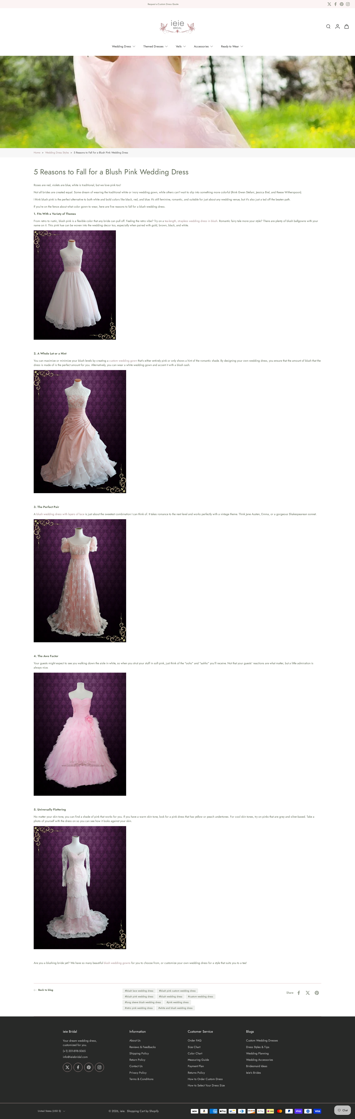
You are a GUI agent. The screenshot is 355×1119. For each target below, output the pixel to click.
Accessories (201, 46)
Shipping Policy (139, 1053)
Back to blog (45, 990)
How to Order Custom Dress (205, 1079)
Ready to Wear (230, 46)
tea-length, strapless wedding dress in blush (191, 221)
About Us (135, 1041)
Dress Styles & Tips (257, 1047)
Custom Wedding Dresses (262, 1041)
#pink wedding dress (178, 1002)
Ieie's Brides (253, 1073)
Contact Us (136, 1066)
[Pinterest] (342, 4)
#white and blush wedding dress (175, 1008)
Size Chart (194, 1047)
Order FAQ (194, 1041)
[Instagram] (348, 4)
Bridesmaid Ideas (256, 1066)
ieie (122, 1111)
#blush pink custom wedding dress (177, 991)
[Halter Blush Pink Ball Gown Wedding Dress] (80, 432)
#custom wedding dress (200, 996)
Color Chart (195, 1053)
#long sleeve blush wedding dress (143, 1002)
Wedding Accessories (259, 1060)
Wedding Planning (257, 1053)
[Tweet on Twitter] (307, 992)
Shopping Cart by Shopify (143, 1111)
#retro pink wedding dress (139, 1008)
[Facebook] (335, 4)
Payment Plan (196, 1066)
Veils (179, 46)
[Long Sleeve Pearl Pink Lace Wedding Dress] (80, 888)
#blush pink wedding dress (139, 996)
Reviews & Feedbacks (142, 1047)
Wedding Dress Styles (57, 152)
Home (37, 152)
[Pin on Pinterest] (316, 992)
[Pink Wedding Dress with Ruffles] (80, 735)
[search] (328, 26)
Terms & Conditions (141, 1079)
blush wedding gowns (117, 963)
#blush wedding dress (170, 996)
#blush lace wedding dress (139, 991)
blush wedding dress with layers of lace (60, 514)
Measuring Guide (198, 1060)
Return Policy (137, 1060)
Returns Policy (196, 1073)
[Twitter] (329, 4)
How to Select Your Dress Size (206, 1085)
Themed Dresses (153, 46)
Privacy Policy (137, 1073)
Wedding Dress (121, 46)
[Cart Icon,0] (346, 26)
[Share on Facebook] (298, 992)
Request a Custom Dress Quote (163, 4)
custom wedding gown (123, 361)
